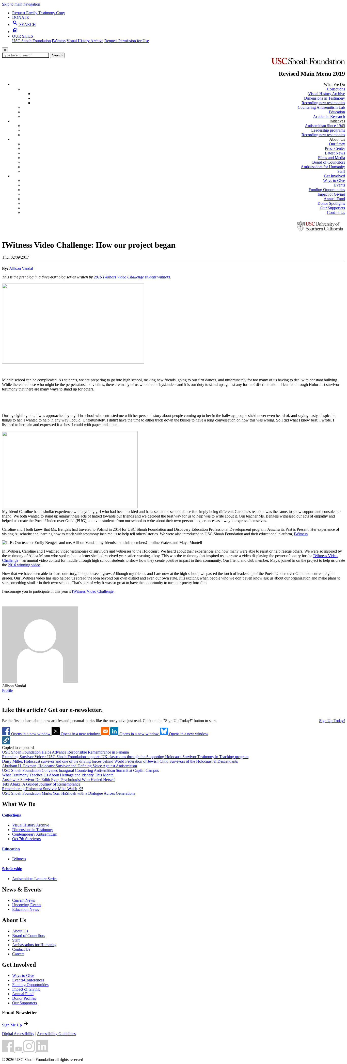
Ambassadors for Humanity (323, 167)
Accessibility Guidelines (56, 1033)
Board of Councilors (328, 162)
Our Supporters (332, 208)
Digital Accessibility (18, 1033)
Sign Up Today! (332, 720)
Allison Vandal (21, 268)
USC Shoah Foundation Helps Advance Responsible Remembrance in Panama (65, 752)
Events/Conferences (28, 980)
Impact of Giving (331, 194)
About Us (20, 931)
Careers (18, 954)
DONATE (20, 17)
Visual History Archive (85, 41)
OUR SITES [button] (22, 36)
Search (57, 55)
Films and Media (331, 157)
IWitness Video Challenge (93, 591)
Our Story (337, 144)
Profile (7, 690)
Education (337, 112)
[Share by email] (105, 734)
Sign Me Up (12, 1025)
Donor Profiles (24, 998)
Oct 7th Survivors (26, 839)
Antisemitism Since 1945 (325, 125)
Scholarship (12, 869)
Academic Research (329, 116)
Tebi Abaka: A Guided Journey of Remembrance (41, 784)
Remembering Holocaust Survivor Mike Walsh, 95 (42, 789)
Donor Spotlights (331, 203)
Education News (25, 909)
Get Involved (334, 176)
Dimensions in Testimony (324, 98)
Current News (23, 900)
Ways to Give (334, 180)
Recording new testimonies (323, 103)
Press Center (335, 148)
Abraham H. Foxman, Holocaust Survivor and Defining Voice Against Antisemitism (69, 766)
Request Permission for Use (126, 41)
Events (339, 185)
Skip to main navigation (21, 4)
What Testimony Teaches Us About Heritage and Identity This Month (58, 775)
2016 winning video (24, 565)
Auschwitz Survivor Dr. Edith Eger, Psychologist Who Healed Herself (58, 779)
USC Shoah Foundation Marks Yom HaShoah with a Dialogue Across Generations (68, 793)
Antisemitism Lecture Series (34, 879)
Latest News (335, 153)
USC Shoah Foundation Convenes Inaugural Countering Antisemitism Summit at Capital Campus (80, 770)
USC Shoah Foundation (31, 41)
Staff (341, 171)
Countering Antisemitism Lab (321, 107)
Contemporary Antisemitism (34, 834)
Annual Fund (334, 199)
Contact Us (336, 212)
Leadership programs (328, 130)
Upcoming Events (26, 905)
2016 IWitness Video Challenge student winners (132, 277)
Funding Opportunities (327, 189)
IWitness (59, 41)
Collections (336, 89)
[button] (6, 743)
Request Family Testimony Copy (38, 13)
